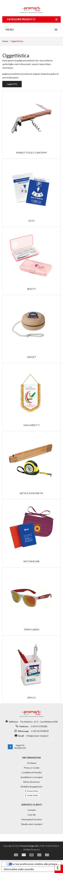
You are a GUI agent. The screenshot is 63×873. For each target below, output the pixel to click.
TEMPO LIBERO (31, 629)
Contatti (31, 810)
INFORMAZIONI (31, 757)
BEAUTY (31, 289)
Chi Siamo (31, 763)
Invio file (32, 814)
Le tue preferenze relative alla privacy (34, 864)
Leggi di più (12, 84)
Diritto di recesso (31, 782)
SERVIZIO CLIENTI (31, 804)
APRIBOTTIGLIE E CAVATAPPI (31, 152)
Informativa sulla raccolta (19, 869)
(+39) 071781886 (38, 726)
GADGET (31, 357)
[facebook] (10, 746)
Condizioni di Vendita (32, 772)
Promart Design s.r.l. (30, 846)
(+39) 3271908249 (40, 731)
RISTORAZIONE (31, 561)
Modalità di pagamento (31, 786)
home (5, 41)
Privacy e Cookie (31, 767)
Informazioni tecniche (31, 819)
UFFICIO (31, 697)
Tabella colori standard (31, 824)
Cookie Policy (32, 795)
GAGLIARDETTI (31, 425)
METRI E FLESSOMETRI (31, 493)
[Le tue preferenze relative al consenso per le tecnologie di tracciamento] (58, 868)
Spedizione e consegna (32, 777)
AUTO (31, 220)
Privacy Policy (32, 791)
